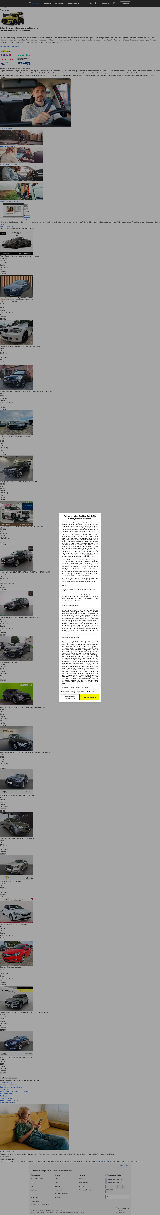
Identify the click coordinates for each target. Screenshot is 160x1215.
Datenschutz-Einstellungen (70, 697)
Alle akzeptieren (90, 697)
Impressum (80, 692)
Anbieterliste (90, 692)
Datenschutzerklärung (68, 692)
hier (93, 556)
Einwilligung (82, 551)
